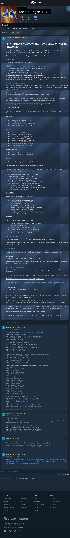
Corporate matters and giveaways (18, 28)
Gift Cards (6, 510)
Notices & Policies (39, 504)
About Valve (24, 498)
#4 (66, 467)
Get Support (53, 504)
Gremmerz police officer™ (15, 37)
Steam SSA (6, 501)
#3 (66, 450)
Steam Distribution (9, 507)
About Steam (7, 498)
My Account (53, 507)
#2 (66, 433)
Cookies (36, 507)
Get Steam (52, 498)
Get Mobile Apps (54, 501)
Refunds (36, 510)
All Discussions (5, 28)
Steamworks (7, 504)
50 (68, 474)
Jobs (22, 501)
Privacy (36, 498)
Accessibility (37, 501)
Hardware (23, 504)
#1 (66, 409)
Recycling (23, 507)
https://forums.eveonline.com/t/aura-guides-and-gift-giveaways (25, 279)
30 (66, 474)
